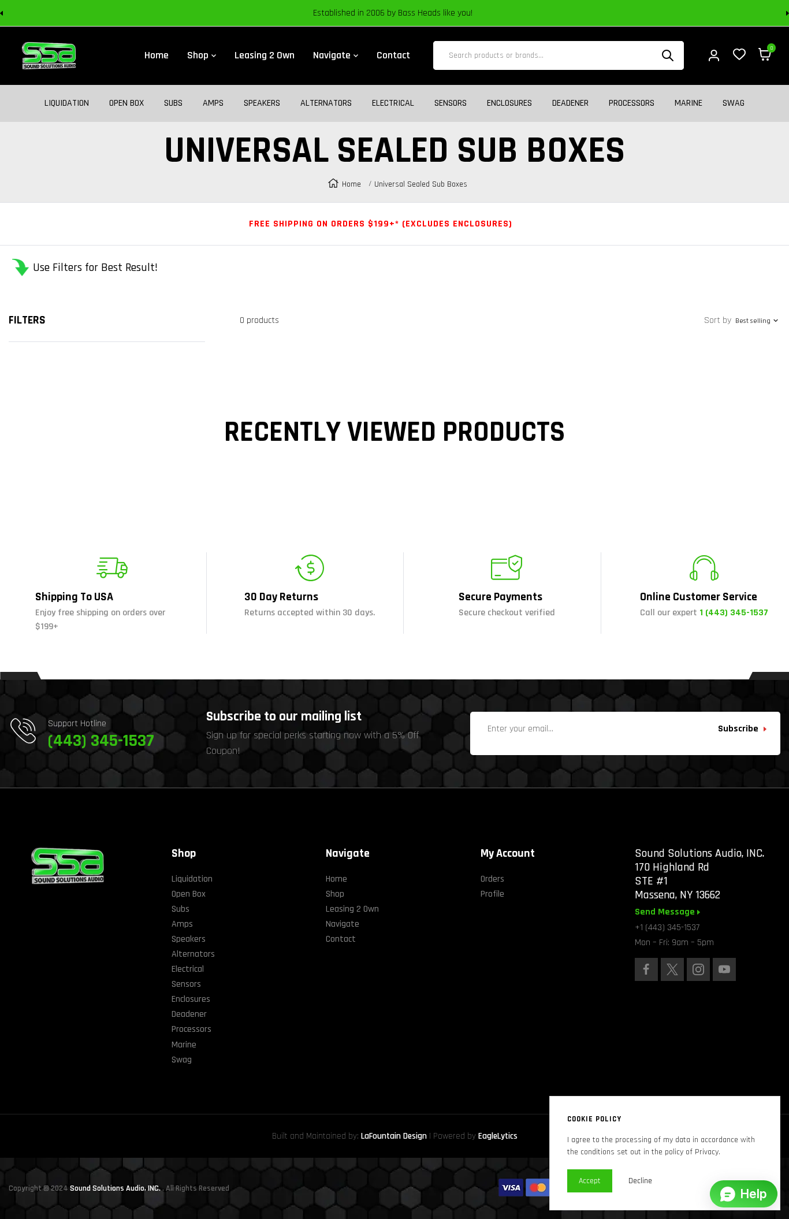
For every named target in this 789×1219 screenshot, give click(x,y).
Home (351, 184)
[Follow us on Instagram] (698, 969)
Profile (492, 894)
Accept (590, 1181)
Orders (492, 879)
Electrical (393, 103)
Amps (213, 103)
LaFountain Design (394, 1136)
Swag (734, 103)
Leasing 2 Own (352, 909)
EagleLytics (498, 1136)
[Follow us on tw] (672, 969)
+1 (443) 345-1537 (667, 927)
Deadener (570, 103)
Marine (688, 103)
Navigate (342, 924)
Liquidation (66, 103)
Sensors (450, 103)
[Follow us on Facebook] (646, 969)
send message (666, 912)
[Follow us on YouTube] (724, 969)
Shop (335, 894)
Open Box (126, 103)
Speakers (262, 103)
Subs (173, 103)
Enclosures (509, 103)
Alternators (326, 103)
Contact (341, 939)
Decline (640, 1181)
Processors (631, 103)
